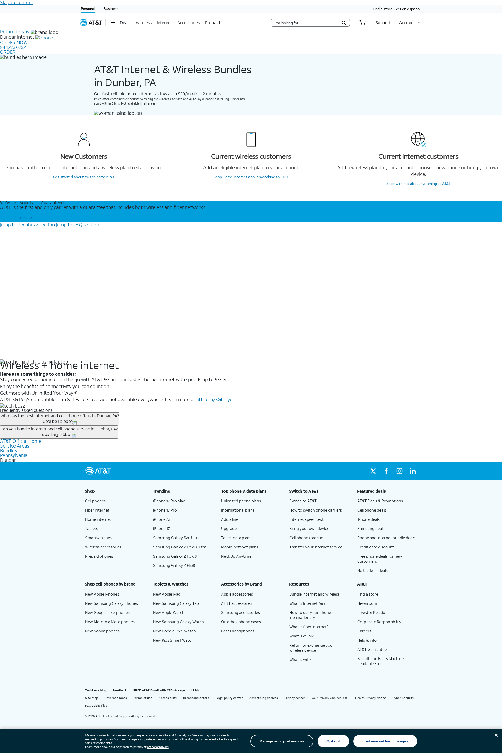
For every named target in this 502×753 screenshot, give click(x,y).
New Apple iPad (167, 594)
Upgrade (229, 528)
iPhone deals (368, 519)
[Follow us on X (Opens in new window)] (373, 471)
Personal (88, 8)
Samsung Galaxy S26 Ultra (176, 537)
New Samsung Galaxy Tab (176, 603)
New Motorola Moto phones (110, 621)
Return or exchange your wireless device (311, 647)
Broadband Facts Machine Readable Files (380, 661)
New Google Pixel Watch (174, 630)
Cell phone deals (371, 510)
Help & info (367, 640)
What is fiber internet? (309, 626)
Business (111, 8)
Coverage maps (115, 698)
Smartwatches (98, 537)
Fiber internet (97, 510)
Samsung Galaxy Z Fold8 (175, 556)
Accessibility (168, 698)
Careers (364, 630)
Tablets (91, 528)
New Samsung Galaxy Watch (178, 621)
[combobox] (306, 22)
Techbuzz (27, 224)
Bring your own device (309, 528)
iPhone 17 (161, 528)
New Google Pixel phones (107, 612)
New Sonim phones (102, 630)
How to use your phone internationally (310, 615)
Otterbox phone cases (241, 621)
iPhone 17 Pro (165, 510)
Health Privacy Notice (370, 698)
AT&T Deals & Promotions (380, 500)
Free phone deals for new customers (379, 558)
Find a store (382, 8)
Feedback (120, 690)
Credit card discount (375, 546)
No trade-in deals (372, 570)
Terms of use (142, 698)
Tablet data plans (236, 537)
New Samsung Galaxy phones (111, 603)
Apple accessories (237, 594)
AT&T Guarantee (372, 649)
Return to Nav (15, 31)
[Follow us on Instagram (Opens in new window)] (399, 471)
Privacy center (294, 698)
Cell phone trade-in (306, 537)
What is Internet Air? (307, 603)
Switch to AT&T (303, 500)
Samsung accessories (240, 612)
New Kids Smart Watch (173, 640)
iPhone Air (162, 519)
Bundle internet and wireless (314, 594)
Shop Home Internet (251, 176)
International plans (238, 510)
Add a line (229, 519)
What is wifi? (300, 659)
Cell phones (95, 500)
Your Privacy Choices (326, 698)
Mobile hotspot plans (239, 546)
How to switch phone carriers (315, 510)
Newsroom (367, 603)
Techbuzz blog (95, 690)
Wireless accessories (103, 546)
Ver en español (408, 8)
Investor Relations (373, 612)
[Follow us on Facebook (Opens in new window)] (386, 471)
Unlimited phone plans (241, 500)
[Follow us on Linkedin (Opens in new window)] (412, 471)
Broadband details (196, 698)
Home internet (98, 519)
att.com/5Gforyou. (216, 399)
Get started (83, 176)
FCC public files (96, 705)
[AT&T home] (91, 22)
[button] (112, 22)
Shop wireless (418, 183)
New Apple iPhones (102, 594)
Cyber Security (403, 698)
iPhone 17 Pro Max (169, 500)
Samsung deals (370, 528)
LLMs (195, 690)
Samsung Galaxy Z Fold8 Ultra (179, 546)
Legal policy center (229, 698)
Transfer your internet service (315, 546)
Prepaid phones (99, 556)
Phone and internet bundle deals (386, 537)
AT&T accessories (236, 603)
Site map (91, 698)
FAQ (77, 224)
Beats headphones (237, 630)
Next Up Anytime (236, 556)
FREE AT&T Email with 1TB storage (159, 690)
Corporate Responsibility (379, 621)
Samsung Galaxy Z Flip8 (174, 565)
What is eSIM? (301, 635)
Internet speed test (306, 519)
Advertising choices (263, 698)
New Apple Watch (168, 612)
